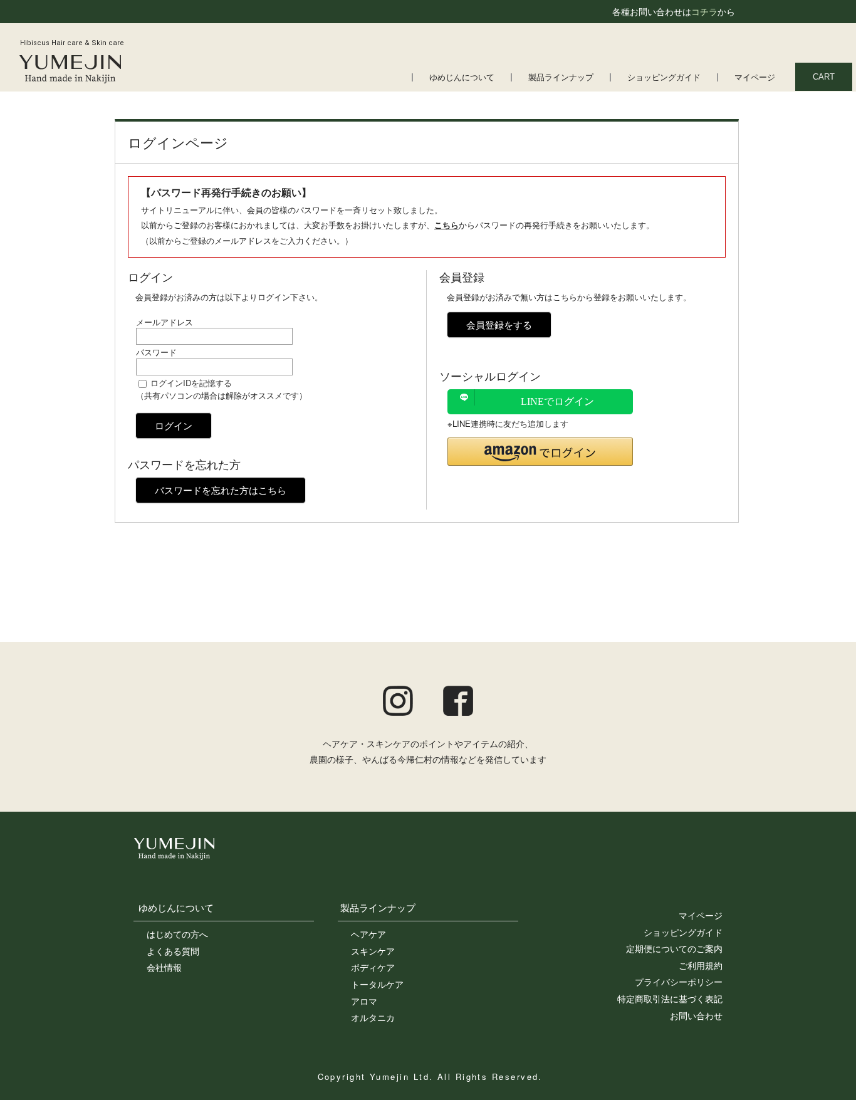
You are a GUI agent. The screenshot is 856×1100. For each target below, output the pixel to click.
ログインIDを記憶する (191, 383)
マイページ (754, 77)
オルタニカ (373, 1017)
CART (824, 76)
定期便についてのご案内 (674, 948)
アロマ (364, 1001)
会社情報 (164, 967)
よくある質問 (173, 951)
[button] (540, 451)
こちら (446, 225)
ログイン (173, 425)
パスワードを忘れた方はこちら (220, 489)
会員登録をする (499, 324)
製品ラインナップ (560, 77)
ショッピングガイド (664, 77)
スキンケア (373, 951)
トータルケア (377, 984)
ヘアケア (368, 934)
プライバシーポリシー (679, 981)
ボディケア (373, 967)
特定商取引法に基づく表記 (670, 998)
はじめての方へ (177, 934)
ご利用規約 (701, 965)
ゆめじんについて (461, 77)
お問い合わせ (696, 1015)
